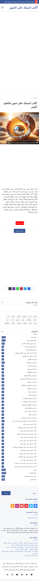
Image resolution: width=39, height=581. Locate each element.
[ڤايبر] (13, 288)
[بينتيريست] (21, 288)
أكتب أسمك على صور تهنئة (28, 444)
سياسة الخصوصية (33, 517)
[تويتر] (25, 288)
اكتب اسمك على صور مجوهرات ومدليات (24, 447)
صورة (17, 320)
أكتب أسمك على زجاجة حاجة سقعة (25, 463)
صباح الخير (33, 479)
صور (23, 320)
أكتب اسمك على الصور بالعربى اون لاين (24, 421)
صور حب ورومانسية (30, 476)
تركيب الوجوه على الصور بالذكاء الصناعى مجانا (25, 545)
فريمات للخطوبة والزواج (29, 405)
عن (7, 320)
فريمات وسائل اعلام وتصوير (28, 379)
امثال (13, 316)
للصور (24, 323)
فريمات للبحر (32, 395)
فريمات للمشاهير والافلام (29, 385)
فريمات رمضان (31, 382)
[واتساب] (17, 288)
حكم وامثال (33, 473)
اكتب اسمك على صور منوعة (28, 453)
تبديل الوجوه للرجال (30, 346)
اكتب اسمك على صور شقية (28, 440)
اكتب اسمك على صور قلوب (28, 431)
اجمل (35, 316)
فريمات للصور (32, 359)
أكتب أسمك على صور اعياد (28, 437)
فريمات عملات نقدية (30, 411)
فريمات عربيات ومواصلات (28, 418)
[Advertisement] (19, 32)
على (12, 320)
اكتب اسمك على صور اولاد (28, 450)
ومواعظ (7, 323)
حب (8, 316)
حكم (35, 320)
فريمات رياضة (32, 392)
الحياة (18, 316)
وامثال (18, 323)
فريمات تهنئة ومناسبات (29, 398)
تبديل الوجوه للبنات (30, 350)
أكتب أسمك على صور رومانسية (27, 427)
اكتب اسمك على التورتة (29, 356)
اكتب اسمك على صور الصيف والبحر (25, 353)
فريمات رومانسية (31, 362)
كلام (30, 323)
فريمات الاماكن (31, 388)
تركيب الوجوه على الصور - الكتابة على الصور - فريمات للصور (21, 543)
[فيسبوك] (29, 288)
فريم (35, 323)
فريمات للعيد (32, 414)
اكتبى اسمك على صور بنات (28, 460)
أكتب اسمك (20, 223)
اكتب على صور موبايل (29, 424)
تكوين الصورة (19, 231)
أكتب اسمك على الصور (31, 555)
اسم (30, 316)
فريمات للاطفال (31, 372)
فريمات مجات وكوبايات (29, 401)
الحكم (24, 316)
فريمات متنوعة (32, 369)
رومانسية (29, 320)
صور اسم (33, 337)
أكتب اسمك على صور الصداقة (27, 457)
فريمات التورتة (32, 366)
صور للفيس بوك (31, 340)
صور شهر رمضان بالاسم (29, 343)
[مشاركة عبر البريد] (10, 288)
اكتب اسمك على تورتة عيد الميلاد (26, 434)
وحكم (13, 323)
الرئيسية (33, 98)
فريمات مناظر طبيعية (30, 375)
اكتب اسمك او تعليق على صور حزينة (25, 466)
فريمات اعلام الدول (30, 408)
